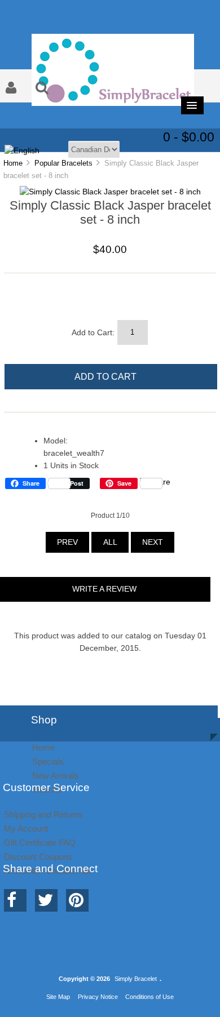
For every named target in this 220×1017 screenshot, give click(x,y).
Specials (48, 761)
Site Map (58, 996)
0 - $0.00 (188, 137)
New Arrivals (55, 775)
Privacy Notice (98, 996)
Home (13, 163)
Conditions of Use (149, 996)
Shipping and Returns (43, 814)
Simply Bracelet (136, 978)
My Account (26, 828)
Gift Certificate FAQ (40, 842)
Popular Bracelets (63, 163)
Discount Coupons (38, 856)
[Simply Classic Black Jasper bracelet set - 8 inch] (110, 192)
